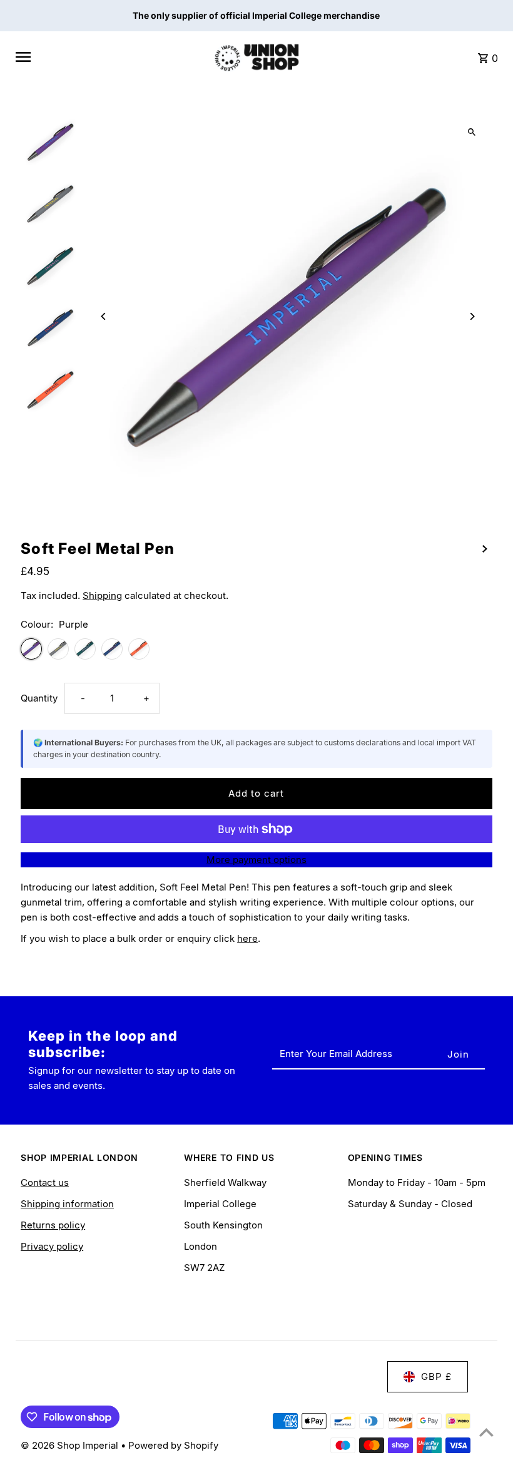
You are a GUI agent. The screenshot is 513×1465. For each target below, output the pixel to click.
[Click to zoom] (472, 132)
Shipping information (67, 1204)
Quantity (39, 698)
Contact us (45, 1182)
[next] (484, 548)
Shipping (102, 595)
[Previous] (103, 316)
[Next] (472, 316)
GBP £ (436, 1376)
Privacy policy (52, 1246)
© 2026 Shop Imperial (71, 1445)
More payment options (256, 859)
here (247, 938)
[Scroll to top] (486, 1432)
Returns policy (53, 1225)
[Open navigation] (109, 57)
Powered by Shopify (173, 1445)
